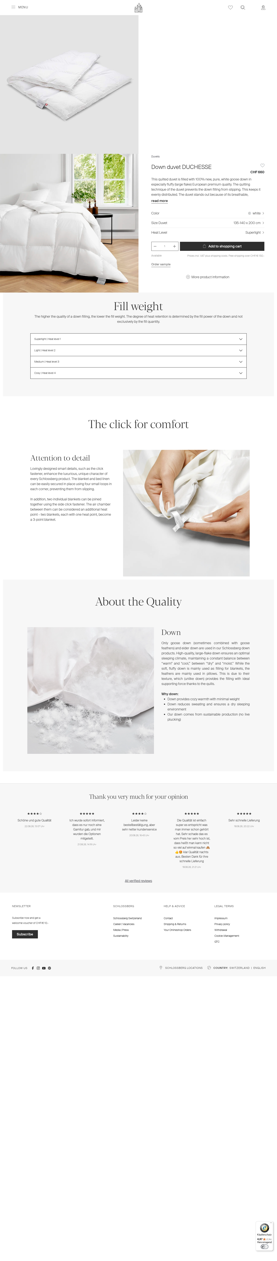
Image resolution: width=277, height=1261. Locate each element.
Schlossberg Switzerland (127, 918)
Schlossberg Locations (184, 968)
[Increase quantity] (174, 246)
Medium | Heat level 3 (46, 361)
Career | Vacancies (123, 924)
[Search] (242, 7)
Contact (168, 918)
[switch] (264, 1246)
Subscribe (25, 934)
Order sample (161, 264)
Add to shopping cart (225, 246)
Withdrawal (220, 930)
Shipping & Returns (175, 924)
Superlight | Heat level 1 (47, 339)
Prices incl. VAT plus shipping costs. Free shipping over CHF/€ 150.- (225, 255)
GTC (217, 941)
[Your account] (263, 7)
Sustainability (121, 935)
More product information (210, 277)
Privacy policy (222, 924)
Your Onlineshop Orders (177, 930)
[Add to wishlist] (262, 165)
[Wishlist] (230, 7)
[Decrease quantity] (155, 246)
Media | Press (121, 930)
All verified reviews (138, 881)
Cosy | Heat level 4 (45, 373)
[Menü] (271, 1223)
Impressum (220, 918)
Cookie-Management (226, 935)
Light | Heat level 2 (44, 350)
